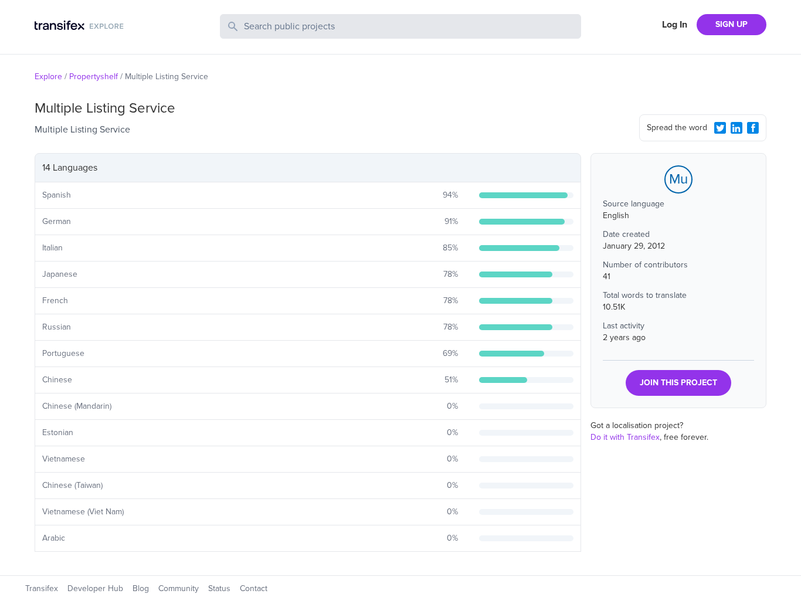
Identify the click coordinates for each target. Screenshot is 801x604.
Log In (674, 24)
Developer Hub (95, 588)
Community (178, 588)
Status (219, 588)
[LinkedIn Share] (736, 128)
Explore (48, 77)
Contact (253, 588)
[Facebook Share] (753, 128)
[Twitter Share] (720, 128)
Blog (141, 588)
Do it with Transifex (625, 437)
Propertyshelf (93, 77)
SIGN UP (731, 24)
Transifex (41, 588)
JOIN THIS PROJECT (678, 383)
